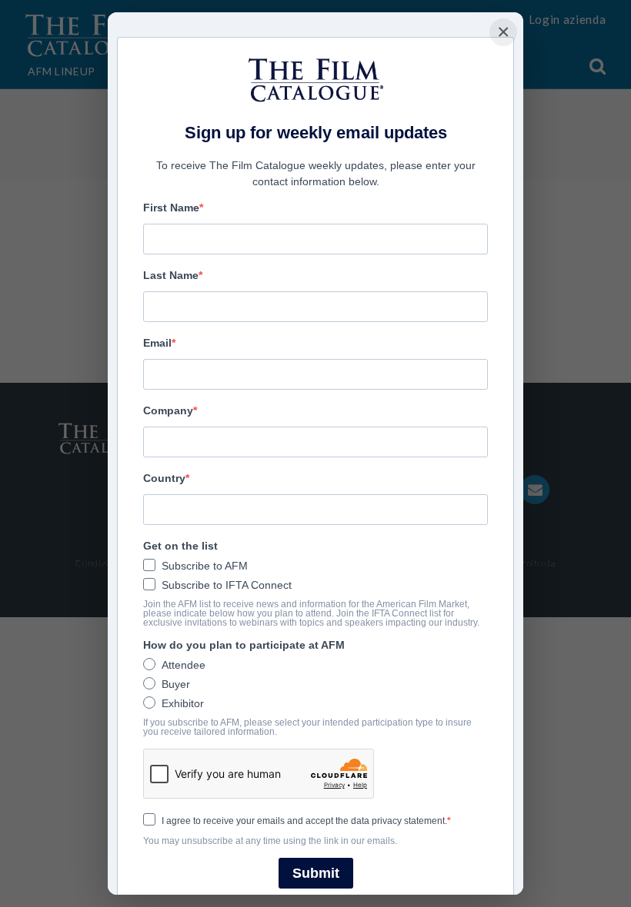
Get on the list (180, 545)
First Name (171, 207)
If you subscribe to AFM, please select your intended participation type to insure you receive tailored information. (307, 727)
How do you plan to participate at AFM (244, 645)
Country (164, 478)
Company (168, 410)
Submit (315, 873)
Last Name (171, 275)
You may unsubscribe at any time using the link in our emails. (270, 841)
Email (157, 342)
